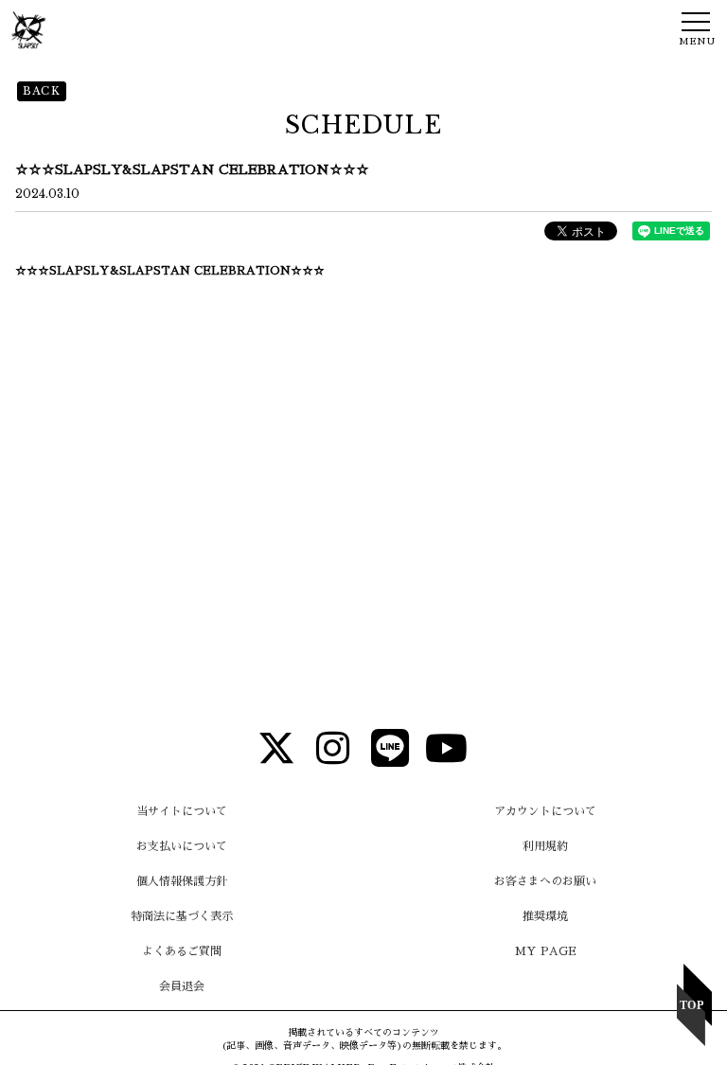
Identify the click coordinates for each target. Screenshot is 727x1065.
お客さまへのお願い (545, 881)
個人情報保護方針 (181, 881)
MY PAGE (545, 951)
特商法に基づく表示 (182, 916)
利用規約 (545, 846)
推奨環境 (545, 916)
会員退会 (181, 986)
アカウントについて (545, 811)
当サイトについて (181, 811)
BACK (42, 91)
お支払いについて (181, 846)
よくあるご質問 (182, 951)
